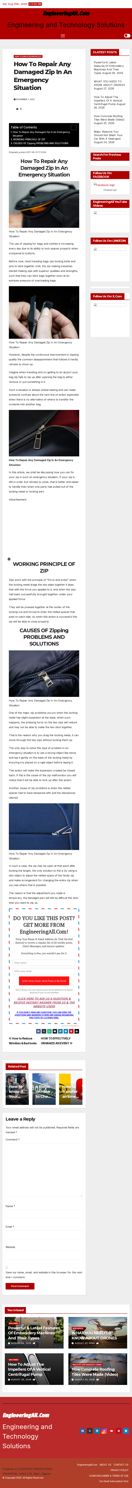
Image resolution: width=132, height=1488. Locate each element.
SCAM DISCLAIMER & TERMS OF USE (108, 1475)
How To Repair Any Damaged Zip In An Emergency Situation (41, 134)
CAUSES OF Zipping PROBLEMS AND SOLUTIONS (40, 143)
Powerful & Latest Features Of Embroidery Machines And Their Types (34, 1333)
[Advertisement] (44, 530)
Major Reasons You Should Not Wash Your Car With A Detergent (108, 135)
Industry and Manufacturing (87, 1365)
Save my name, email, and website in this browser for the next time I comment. (44, 1275)
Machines (13, 1323)
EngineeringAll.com (66, 13)
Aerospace (78, 1328)
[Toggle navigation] (63, 35)
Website (10, 1247)
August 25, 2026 (85, 1379)
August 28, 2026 (21, 1343)
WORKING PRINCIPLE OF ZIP (29, 139)
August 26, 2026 (21, 1379)
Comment (13, 1139)
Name (10, 1206)
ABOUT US (105, 1464)
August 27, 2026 (85, 1343)
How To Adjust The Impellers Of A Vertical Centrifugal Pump (108, 100)
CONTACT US (121, 1464)
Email (10, 1226)
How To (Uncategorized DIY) (28, 56)
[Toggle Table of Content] (72, 127)
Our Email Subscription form (113, 1481)
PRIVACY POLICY (119, 1470)
